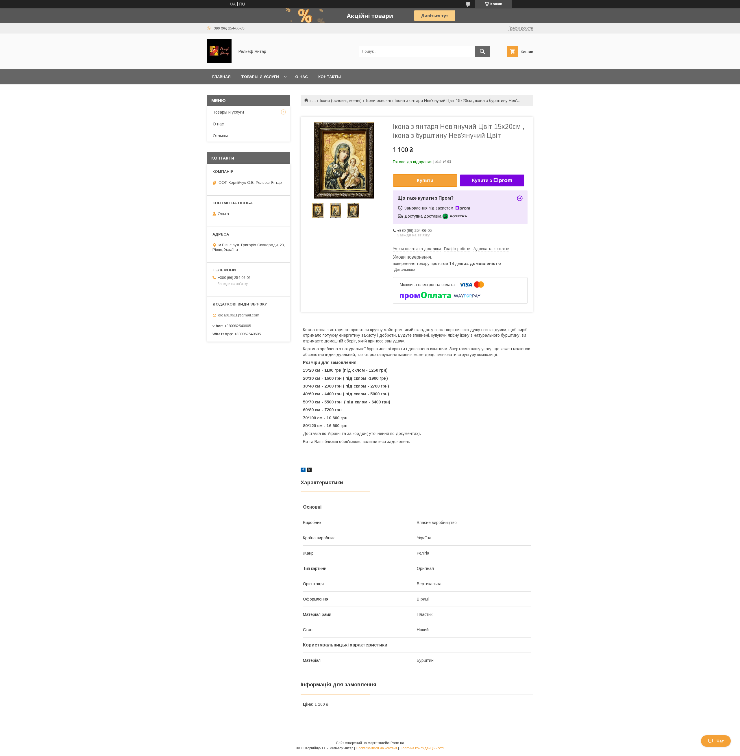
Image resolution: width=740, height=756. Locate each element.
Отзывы (220, 136)
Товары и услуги (260, 77)
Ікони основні (378, 100)
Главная (221, 77)
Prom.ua (397, 743)
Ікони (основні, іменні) (341, 100)
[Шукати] (482, 51)
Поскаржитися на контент (376, 748)
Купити (425, 180)
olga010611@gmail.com (238, 315)
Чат (720, 741)
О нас (301, 77)
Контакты (329, 77)
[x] (309, 470)
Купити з (482, 180)
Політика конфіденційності (422, 748)
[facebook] (303, 470)
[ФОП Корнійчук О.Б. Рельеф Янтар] (219, 62)
